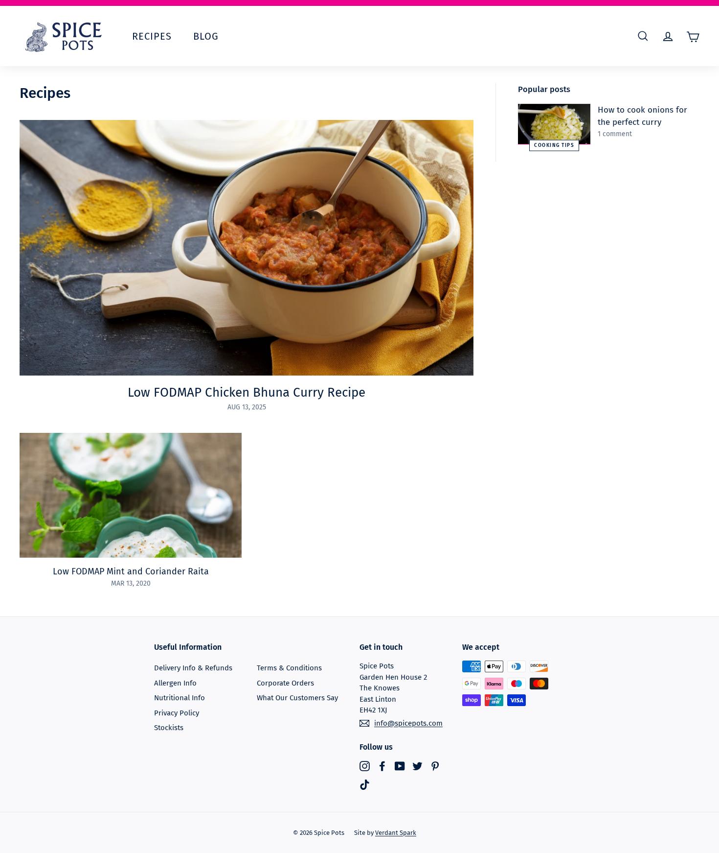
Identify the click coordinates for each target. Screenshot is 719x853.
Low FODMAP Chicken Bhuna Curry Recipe (246, 392)
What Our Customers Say (297, 697)
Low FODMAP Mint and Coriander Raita (131, 571)
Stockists (168, 727)
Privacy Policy (176, 713)
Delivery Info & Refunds (193, 667)
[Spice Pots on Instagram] (365, 766)
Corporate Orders (285, 683)
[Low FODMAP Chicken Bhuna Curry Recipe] (246, 248)
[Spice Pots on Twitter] (417, 766)
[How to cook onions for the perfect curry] (554, 124)
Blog (206, 36)
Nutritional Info (179, 697)
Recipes (152, 36)
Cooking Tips (554, 145)
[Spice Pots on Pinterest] (435, 766)
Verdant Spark (395, 832)
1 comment (615, 134)
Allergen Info (175, 683)
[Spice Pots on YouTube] (400, 766)
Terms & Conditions (289, 667)
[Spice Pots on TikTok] (365, 784)
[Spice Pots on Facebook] (382, 766)
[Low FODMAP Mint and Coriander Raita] (131, 495)
